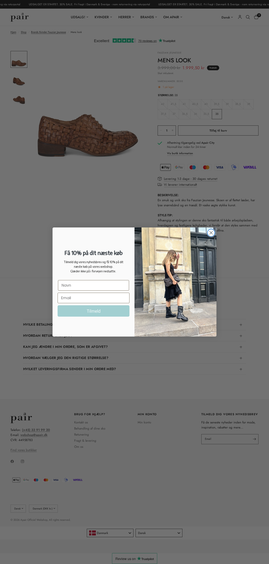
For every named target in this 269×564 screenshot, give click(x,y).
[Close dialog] (211, 232)
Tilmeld (94, 310)
